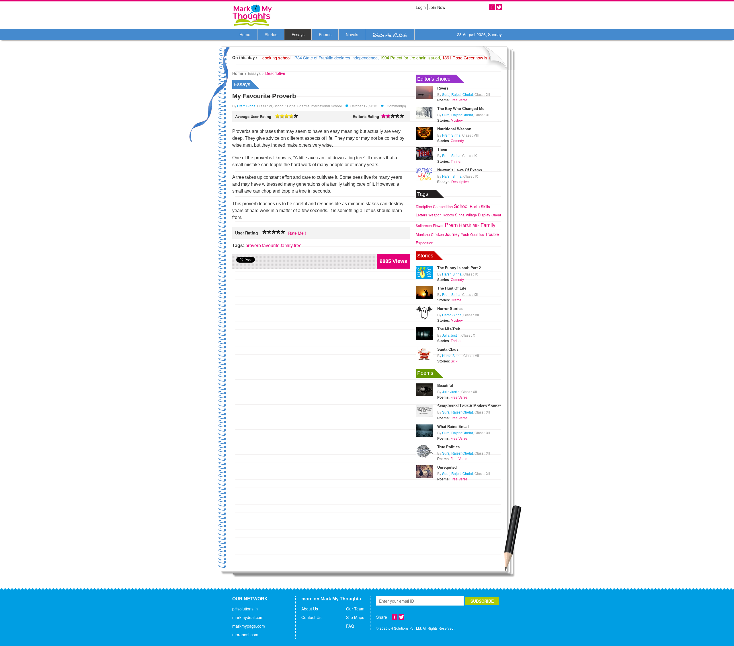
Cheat (496, 214)
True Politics (448, 447)
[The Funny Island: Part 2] (424, 271)
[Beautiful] (424, 389)
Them (442, 149)
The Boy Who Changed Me (460, 108)
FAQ (350, 626)
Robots (448, 214)
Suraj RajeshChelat (457, 94)
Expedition (424, 242)
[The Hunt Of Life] (424, 292)
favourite (271, 245)
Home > (239, 73)
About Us (309, 609)
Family (488, 224)
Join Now (437, 7)
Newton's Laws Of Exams (459, 170)
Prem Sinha (246, 105)
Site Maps (355, 617)
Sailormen (424, 225)
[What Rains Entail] (424, 430)
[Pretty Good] (274, 232)
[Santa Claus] (424, 353)
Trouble (492, 234)
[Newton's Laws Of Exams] (424, 173)
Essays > (256, 73)
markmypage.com (248, 626)
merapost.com (245, 634)
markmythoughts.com (252, 15)
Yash (465, 234)
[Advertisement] (459, 518)
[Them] (424, 153)
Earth (475, 206)
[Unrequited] (424, 471)
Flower (438, 225)
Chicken (437, 234)
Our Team (355, 609)
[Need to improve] (264, 232)
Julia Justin (451, 335)
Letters (421, 215)
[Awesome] (283, 232)
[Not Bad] (269, 232)
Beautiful (445, 385)
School (461, 205)
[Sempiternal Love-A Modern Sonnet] (424, 410)
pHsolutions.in (245, 609)
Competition (443, 206)
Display (484, 215)
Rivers (442, 88)
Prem (451, 224)
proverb (253, 245)
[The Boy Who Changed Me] (424, 112)
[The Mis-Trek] (424, 332)
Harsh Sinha (452, 176)
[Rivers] (424, 92)
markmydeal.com (247, 617)
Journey (452, 234)
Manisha (423, 234)
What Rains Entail (453, 426)
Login (421, 7)
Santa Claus (447, 349)
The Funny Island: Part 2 (459, 268)
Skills (485, 206)
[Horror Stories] (424, 312)
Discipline (424, 206)
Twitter (499, 7)
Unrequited (447, 467)
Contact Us (311, 617)
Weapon (435, 214)
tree (298, 245)
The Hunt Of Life (451, 288)
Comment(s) (396, 105)
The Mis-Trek (448, 329)
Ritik (476, 225)
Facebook (492, 7)
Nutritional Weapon (454, 129)
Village (471, 215)
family (287, 245)
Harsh (465, 225)
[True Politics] (424, 450)
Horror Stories (449, 308)
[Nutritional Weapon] (424, 132)
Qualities (477, 234)
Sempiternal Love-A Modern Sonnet (469, 406)
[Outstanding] (278, 232)
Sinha (459, 215)
